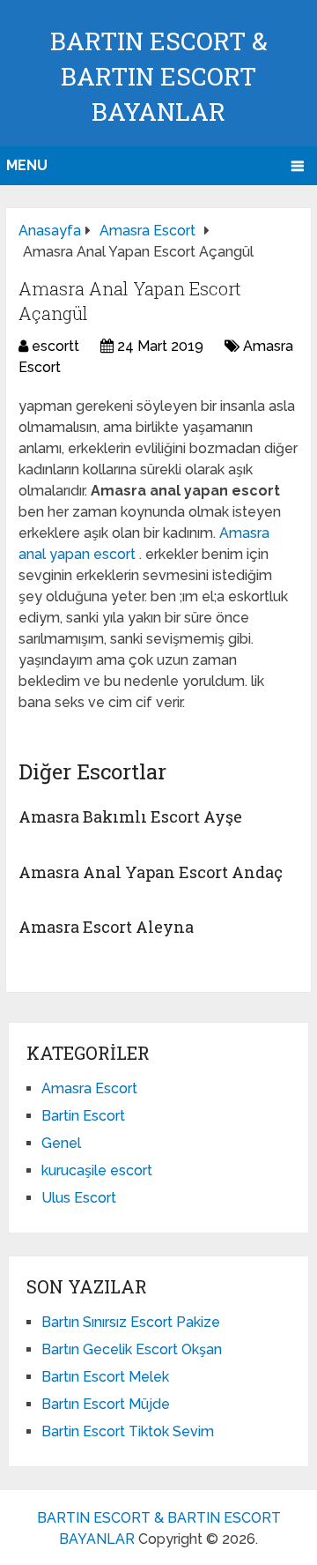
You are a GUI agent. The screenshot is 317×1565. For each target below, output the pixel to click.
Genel (61, 1143)
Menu (27, 165)
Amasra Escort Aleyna (106, 926)
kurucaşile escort (96, 1170)
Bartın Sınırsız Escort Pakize (130, 1322)
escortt (55, 346)
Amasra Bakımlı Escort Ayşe (130, 816)
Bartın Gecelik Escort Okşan (131, 1349)
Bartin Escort (83, 1115)
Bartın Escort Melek (105, 1376)
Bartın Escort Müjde (105, 1404)
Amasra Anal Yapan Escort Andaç (150, 872)
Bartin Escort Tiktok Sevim (127, 1431)
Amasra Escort (89, 1088)
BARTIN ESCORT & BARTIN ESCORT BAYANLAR (159, 76)
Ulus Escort (78, 1197)
